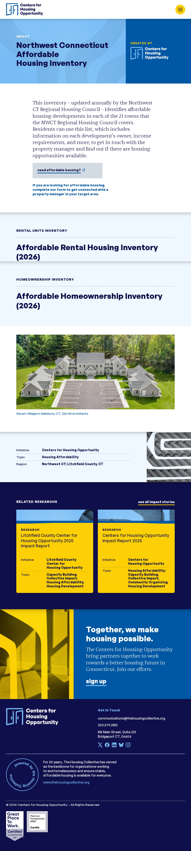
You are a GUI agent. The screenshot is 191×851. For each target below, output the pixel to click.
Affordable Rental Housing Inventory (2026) (87, 251)
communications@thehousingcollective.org (131, 718)
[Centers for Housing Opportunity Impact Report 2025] (136, 551)
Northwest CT (54, 464)
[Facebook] (107, 746)
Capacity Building (61, 574)
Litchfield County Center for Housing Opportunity (65, 563)
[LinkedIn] (114, 746)
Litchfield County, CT (85, 464)
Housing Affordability (60, 457)
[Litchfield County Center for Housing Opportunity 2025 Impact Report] (54, 551)
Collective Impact (62, 578)
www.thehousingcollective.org (66, 782)
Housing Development (65, 586)
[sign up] (95, 654)
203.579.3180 (108, 725)
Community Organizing (147, 582)
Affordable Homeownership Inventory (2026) (89, 300)
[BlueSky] (121, 746)
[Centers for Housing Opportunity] (26, 9)
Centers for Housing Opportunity (70, 450)
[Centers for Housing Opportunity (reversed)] (150, 53)
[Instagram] (128, 746)
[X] (100, 746)
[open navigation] (180, 9)
